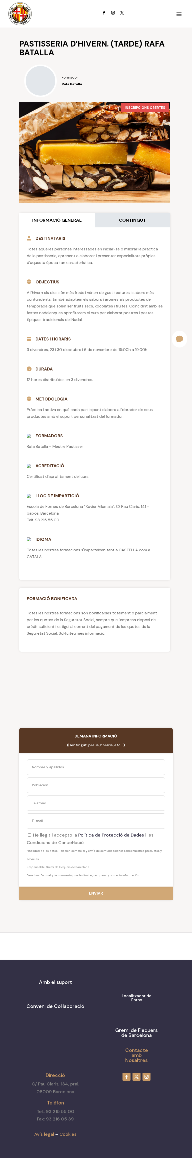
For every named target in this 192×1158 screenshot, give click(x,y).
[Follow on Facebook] (104, 12)
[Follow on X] (122, 12)
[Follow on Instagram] (113, 12)
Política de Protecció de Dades (111, 835)
